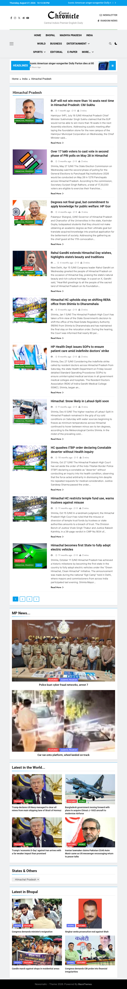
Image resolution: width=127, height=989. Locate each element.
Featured (19, 116)
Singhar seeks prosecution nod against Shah (87, 931)
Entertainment (77, 43)
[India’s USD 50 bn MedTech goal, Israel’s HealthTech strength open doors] (88, 67)
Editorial (56, 52)
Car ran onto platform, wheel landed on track (63, 755)
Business (56, 43)
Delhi (17, 268)
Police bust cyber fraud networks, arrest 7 (63, 684)
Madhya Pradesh (71, 35)
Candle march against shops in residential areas (35, 968)
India (89, 35)
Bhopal (50, 35)
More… (86, 52)
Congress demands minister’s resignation (32, 931)
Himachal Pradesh (24, 120)
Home (37, 35)
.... (54, 262)
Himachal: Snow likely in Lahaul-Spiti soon (80, 401)
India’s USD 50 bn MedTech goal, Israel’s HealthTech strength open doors (88, 3)
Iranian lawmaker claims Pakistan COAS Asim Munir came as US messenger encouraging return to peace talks (89, 853)
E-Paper (72, 52)
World (41, 43)
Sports (38, 52)
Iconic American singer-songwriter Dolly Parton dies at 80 (46, 63)
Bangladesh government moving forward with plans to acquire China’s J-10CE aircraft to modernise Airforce (87, 810)
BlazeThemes (85, 984)
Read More (56, 142)
